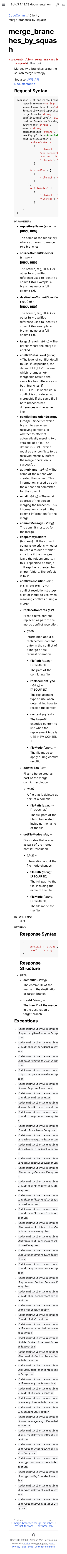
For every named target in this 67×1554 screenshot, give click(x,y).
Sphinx (26, 1543)
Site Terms (27, 1546)
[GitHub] (33, 1535)
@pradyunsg (41, 1543)
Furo (52, 1543)
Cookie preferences (45, 1546)
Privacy (16, 1546)
